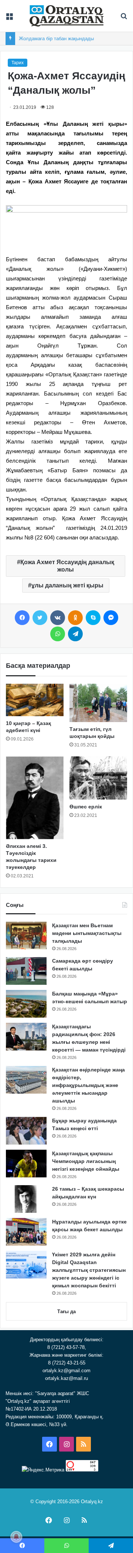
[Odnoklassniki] (75, 617)
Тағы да (66, 1311)
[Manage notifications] (16, 1537)
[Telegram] (75, 634)
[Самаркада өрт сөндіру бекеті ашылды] (26, 971)
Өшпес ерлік (85, 807)
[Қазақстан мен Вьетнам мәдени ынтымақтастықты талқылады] (26, 935)
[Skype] (93, 617)
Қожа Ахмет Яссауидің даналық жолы (67, 566)
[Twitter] (40, 617)
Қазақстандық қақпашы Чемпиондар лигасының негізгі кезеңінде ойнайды (85, 1161)
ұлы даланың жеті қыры (67, 585)
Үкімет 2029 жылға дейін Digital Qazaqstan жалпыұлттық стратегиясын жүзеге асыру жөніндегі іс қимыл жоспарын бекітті (89, 1270)
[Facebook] (22, 617)
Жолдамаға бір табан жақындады (56, 38)
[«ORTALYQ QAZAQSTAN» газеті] (66, 16)
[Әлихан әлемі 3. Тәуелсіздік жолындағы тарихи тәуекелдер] (35, 797)
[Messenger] (110, 617)
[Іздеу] (123, 18)
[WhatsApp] (57, 634)
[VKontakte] (57, 617)
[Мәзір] (9, 18)
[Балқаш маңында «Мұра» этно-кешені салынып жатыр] (26, 1004)
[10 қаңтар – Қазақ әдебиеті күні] (35, 700)
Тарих (17, 62)
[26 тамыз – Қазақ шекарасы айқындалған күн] (26, 1199)
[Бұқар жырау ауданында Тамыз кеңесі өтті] (26, 1131)
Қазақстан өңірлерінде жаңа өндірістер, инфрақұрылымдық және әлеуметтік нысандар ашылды (88, 1085)
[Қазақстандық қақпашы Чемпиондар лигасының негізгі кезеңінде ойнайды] (26, 1163)
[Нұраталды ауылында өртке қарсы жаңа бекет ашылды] (26, 1232)
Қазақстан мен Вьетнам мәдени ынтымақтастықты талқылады (87, 933)
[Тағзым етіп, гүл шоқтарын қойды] (98, 703)
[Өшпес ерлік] (98, 778)
